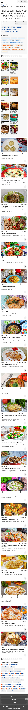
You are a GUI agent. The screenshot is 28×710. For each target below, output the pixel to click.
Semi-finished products (20, 669)
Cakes (18, 40)
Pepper (9, 675)
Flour (10, 47)
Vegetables (19, 45)
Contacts (14, 702)
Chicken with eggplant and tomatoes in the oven (14, 416)
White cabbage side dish (8, 286)
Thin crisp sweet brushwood (10, 598)
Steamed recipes (19, 679)
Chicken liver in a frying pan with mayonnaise (11, 338)
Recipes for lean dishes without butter (16, 690)
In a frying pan (17, 682)
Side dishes (5, 42)
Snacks (21, 38)
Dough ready (15, 688)
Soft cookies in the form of (9, 364)
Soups (11, 40)
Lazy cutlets (5, 311)
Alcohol (12, 673)
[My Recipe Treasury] (18, 2)
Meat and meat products (18, 49)
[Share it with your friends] (26, 699)
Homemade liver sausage (9, 233)
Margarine (13, 27)
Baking (14, 38)
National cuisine (14, 664)
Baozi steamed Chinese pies (10, 155)
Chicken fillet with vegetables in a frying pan (13, 259)
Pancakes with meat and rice (10, 519)
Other (17, 673)
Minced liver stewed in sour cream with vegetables (13, 207)
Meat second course (6, 684)
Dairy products (6, 49)
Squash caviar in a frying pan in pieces (13, 649)
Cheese (4, 51)
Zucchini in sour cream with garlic (11, 180)
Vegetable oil (15, 29)
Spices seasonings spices (15, 671)
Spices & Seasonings (8, 45)
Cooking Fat (19, 27)
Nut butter (4, 27)
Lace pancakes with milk (8, 623)
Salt (14, 675)
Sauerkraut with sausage (9, 390)
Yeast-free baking (17, 684)
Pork (3, 688)
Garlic (22, 673)
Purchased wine (5, 677)
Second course (5, 666)
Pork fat (12, 31)
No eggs (4, 690)
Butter (16, 31)
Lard (8, 27)
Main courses (6, 38)
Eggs (4, 47)
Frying (12, 679)
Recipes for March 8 (18, 686)
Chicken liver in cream (8, 494)
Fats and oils (5, 673)
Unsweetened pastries (7, 686)
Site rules (14, 699)
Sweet (16, 47)
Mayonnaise (8, 29)
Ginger (3, 675)
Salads (4, 40)
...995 (20, 56)
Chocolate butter (5, 31)
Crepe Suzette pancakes (8, 572)
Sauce (8, 688)
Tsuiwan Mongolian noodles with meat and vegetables (14, 546)
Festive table (5, 664)
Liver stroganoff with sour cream (11, 468)
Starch (18, 677)
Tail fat (3, 29)
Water (13, 677)
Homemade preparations (16, 42)
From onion (22, 688)
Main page (14, 696)
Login (24, 1)
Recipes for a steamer (7, 682)
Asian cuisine (5, 679)
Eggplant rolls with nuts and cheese (12, 442)
